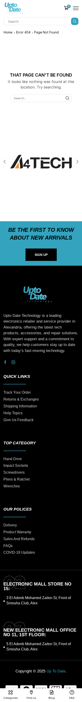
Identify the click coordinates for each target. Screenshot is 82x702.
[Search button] (74, 21)
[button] (4, 161)
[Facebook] (5, 362)
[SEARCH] (67, 98)
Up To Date (55, 671)
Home (8, 32)
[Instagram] (13, 362)
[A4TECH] (41, 161)
